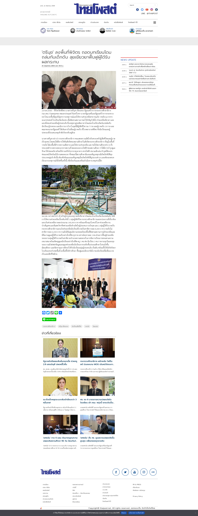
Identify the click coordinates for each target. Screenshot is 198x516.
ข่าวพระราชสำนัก (48, 499)
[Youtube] (147, 9)
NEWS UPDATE (128, 60)
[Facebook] (137, 9)
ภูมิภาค (74, 499)
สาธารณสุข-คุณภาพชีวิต (110, 496)
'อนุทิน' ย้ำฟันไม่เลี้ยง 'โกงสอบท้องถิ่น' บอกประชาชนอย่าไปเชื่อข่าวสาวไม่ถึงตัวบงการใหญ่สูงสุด (142, 77)
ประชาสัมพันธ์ (76, 496)
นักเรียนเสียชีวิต (76, 326)
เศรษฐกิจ (82, 22)
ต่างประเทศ (95, 22)
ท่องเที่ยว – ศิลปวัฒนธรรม (81, 493)
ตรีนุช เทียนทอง (63, 326)
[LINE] (153, 472)
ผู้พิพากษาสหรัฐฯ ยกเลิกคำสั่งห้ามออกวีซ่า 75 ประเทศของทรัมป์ (142, 89)
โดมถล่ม (95, 326)
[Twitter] (142, 9)
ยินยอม (124, 513)
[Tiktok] (156, 9)
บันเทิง (106, 22)
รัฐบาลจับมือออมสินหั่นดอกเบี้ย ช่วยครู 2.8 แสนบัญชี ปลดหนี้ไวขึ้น (60, 363)
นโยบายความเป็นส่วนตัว (136, 513)
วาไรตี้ (74, 487)
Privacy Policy (138, 496)
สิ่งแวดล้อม (76, 502)
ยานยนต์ (105, 493)
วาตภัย (87, 326)
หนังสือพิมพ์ (118, 22)
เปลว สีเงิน (56, 22)
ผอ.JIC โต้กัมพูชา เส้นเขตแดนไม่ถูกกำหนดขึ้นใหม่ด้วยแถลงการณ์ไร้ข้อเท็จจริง (142, 83)
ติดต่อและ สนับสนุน (139, 490)
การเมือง (44, 22)
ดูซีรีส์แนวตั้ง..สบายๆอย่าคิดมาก (144, 32)
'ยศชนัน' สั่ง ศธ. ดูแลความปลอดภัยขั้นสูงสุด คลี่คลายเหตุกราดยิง (97, 439)
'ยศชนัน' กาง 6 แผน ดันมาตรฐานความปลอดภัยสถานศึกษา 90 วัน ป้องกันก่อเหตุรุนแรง (60, 441)
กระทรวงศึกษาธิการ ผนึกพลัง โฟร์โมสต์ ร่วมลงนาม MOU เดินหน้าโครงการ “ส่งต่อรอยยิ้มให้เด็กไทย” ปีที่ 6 (97, 364)
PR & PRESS (137, 484)
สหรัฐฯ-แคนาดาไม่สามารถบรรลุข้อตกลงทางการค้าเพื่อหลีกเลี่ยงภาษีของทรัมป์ (142, 65)
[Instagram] (151, 9)
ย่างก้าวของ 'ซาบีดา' (83, 31)
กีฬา (73, 490)
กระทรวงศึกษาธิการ (49, 326)
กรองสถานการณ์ (77, 484)
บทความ (45, 493)
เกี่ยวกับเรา (136, 487)
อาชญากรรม (107, 487)
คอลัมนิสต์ (69, 22)
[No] (195, 513)
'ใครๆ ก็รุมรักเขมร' (53, 31)
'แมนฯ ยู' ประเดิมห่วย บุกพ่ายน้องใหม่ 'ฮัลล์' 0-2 (142, 71)
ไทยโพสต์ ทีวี (132, 22)
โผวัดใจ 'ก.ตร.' (111, 31)
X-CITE (105, 490)
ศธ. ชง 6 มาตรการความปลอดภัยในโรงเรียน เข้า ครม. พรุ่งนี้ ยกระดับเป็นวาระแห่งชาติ (96, 402)
